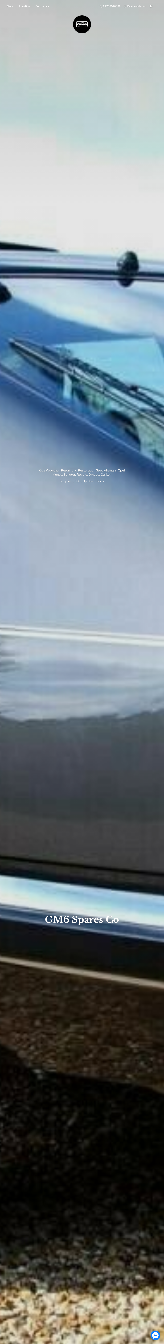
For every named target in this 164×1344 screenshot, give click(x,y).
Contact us (42, 6)
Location (24, 6)
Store (10, 6)
